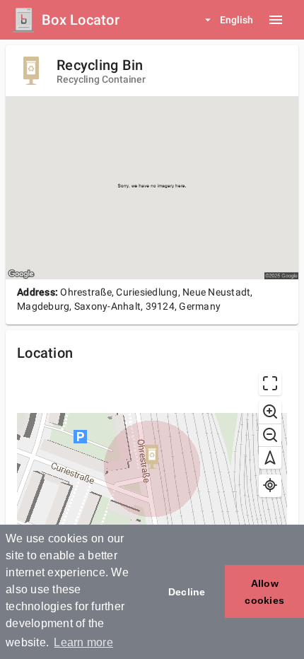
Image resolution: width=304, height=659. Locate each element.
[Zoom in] (270, 412)
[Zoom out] (270, 435)
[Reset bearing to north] (270, 457)
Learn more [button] (83, 642)
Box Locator (80, 19)
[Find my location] (270, 485)
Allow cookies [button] (264, 592)
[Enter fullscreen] (270, 384)
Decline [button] (187, 591)
